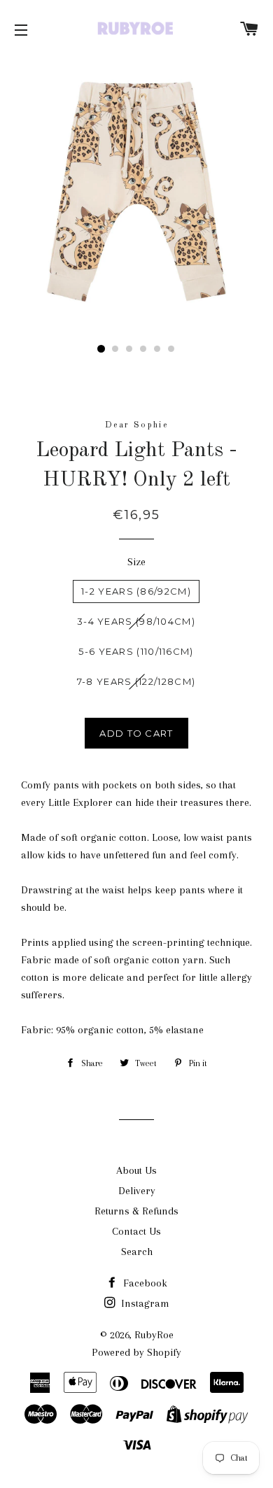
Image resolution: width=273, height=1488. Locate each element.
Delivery (136, 1190)
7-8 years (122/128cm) (136, 681)
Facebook (143, 1283)
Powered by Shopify (136, 1352)
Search (137, 1251)
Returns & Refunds (136, 1211)
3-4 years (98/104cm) (136, 621)
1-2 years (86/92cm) (136, 591)
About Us (136, 1170)
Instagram (143, 1303)
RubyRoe (154, 1334)
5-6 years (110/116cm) (135, 651)
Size (136, 561)
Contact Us (136, 1231)
